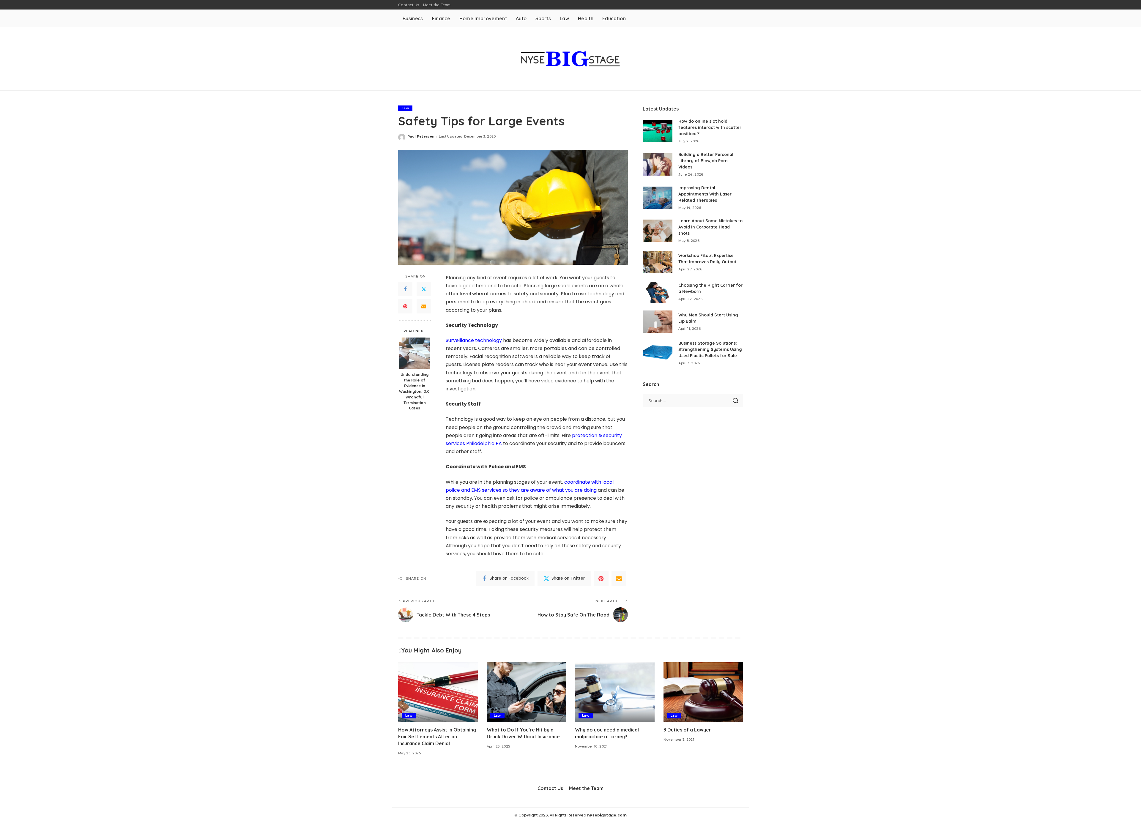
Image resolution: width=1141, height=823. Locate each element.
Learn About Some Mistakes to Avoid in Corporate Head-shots (710, 227)
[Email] (424, 306)
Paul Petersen (420, 136)
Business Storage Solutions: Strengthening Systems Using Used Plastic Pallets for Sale (710, 349)
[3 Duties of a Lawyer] (703, 692)
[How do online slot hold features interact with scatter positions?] (657, 131)
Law (405, 108)
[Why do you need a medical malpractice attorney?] (615, 692)
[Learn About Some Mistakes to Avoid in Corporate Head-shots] (657, 231)
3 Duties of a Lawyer (687, 730)
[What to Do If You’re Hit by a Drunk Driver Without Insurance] (526, 692)
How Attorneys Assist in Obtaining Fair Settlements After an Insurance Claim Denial (437, 736)
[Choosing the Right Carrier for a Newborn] (657, 292)
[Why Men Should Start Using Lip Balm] (657, 321)
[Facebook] (405, 289)
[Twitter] (424, 289)
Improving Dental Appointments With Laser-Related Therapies (705, 194)
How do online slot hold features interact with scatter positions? (709, 127)
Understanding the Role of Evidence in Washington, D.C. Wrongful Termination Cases (414, 391)
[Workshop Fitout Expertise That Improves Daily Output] (657, 262)
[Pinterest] (405, 306)
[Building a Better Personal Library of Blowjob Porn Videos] (657, 164)
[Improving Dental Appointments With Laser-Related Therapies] (657, 198)
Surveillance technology (474, 340)
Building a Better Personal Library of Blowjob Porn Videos (705, 161)
